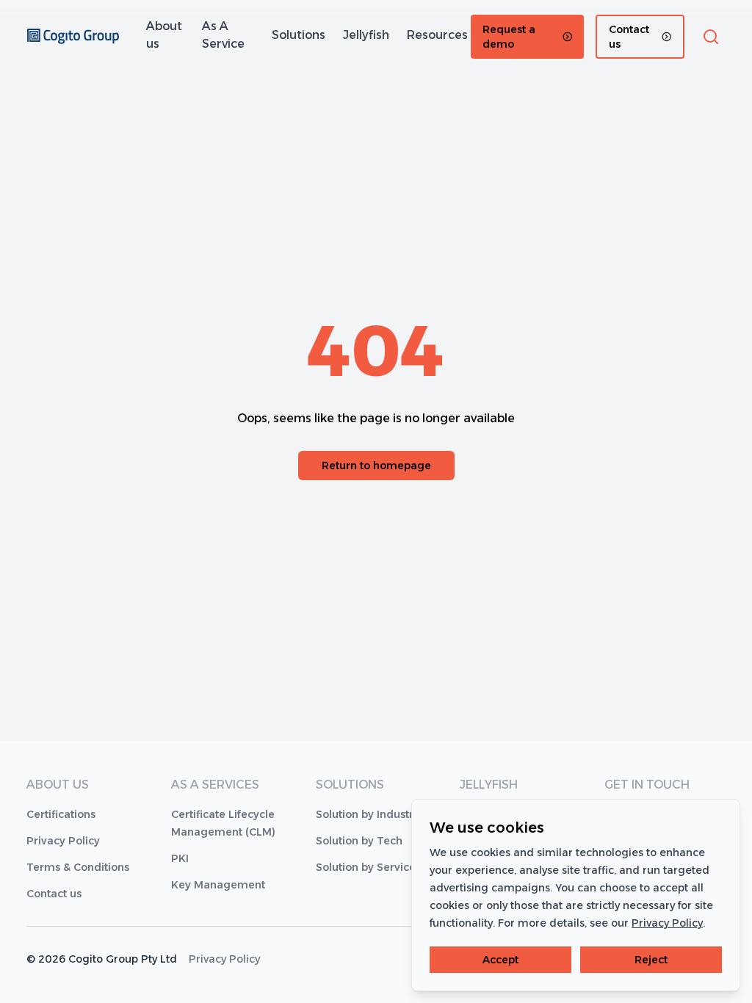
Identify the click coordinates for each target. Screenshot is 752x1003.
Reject (651, 959)
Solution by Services (368, 867)
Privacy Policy (63, 840)
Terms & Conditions (77, 867)
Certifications (60, 814)
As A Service (223, 35)
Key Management (218, 884)
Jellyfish (366, 35)
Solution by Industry (367, 814)
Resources (437, 35)
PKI (180, 858)
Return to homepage (376, 465)
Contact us (54, 893)
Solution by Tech (359, 840)
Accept (500, 959)
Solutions (298, 35)
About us (164, 35)
